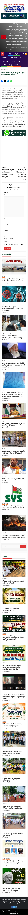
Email (6, 225)
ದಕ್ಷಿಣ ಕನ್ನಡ (5, 61)
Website (6, 230)
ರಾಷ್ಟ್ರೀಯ (17, 53)
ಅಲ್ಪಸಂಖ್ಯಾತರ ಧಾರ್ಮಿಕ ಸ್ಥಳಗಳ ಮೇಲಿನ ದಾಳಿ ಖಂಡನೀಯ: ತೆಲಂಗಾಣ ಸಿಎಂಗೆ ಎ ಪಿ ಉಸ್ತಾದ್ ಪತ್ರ (13, 365)
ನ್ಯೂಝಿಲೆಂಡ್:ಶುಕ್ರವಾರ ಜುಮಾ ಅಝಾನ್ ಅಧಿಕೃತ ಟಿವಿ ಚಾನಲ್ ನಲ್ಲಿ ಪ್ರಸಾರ (8, 172)
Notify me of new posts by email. (14, 244)
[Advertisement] (14, 150)
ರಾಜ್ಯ (10, 53)
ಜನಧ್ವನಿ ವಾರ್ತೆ (4, 333)
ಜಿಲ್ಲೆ (18, 61)
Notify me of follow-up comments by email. (14, 240)
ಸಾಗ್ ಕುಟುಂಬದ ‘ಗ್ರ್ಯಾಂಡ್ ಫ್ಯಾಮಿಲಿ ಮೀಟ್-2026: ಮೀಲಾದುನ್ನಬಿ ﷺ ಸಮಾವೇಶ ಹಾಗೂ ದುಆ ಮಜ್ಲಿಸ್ (12, 667)
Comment (7, 195)
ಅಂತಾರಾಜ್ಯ (5, 57)
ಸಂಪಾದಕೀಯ (17, 64)
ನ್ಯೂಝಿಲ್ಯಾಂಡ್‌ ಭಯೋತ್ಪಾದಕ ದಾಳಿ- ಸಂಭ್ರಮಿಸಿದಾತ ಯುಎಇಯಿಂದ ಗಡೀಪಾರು (21, 173)
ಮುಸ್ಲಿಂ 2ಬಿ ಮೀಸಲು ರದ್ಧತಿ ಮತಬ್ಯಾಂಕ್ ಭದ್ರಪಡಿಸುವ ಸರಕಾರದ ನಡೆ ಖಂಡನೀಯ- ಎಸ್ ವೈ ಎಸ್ (13, 508)
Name (6, 219)
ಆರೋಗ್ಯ (10, 64)
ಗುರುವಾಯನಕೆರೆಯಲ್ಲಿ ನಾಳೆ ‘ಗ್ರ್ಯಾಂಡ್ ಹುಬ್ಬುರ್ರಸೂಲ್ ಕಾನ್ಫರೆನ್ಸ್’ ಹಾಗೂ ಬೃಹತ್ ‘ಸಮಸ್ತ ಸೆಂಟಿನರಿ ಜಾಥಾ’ (13, 638)
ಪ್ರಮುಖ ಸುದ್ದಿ (3, 69)
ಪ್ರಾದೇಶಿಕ (13, 61)
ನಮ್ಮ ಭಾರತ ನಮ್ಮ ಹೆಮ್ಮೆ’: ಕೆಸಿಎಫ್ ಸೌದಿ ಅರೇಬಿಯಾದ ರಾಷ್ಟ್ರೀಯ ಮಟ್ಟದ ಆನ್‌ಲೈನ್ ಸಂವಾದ (14, 696)
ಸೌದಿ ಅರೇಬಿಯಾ (8, 858)
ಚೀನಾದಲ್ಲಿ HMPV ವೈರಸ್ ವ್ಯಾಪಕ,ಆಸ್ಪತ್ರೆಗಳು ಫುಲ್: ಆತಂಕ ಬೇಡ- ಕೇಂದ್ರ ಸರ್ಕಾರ (12, 308)
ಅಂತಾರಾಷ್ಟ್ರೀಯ (14, 57)
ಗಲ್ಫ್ (20, 57)
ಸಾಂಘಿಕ (4, 64)
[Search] (23, 53)
